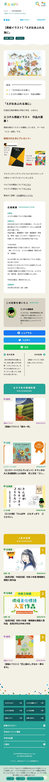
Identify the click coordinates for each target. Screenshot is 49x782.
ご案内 (6, 744)
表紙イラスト (25, 20)
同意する (10, 779)
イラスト (20, 38)
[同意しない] (46, 774)
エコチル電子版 (9, 710)
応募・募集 (9, 38)
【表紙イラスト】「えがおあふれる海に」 (15, 13)
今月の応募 (8, 738)
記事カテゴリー (10, 725)
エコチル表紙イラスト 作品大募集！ (26, 94)
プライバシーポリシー (35, 779)
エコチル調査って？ (32, 703)
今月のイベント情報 (12, 731)
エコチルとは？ (9, 703)
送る (26, 347)
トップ (6, 11)
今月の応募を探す (17, 11)
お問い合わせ (30, 718)
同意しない (20, 779)
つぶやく (26, 339)
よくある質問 (30, 710)
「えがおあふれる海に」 (21, 90)
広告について (8, 718)
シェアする (26, 332)
